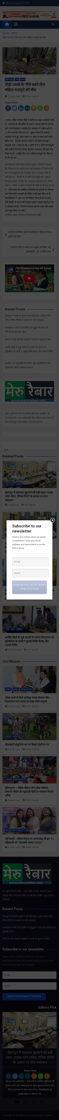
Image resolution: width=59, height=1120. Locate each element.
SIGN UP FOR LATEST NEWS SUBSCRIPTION (29, 587)
